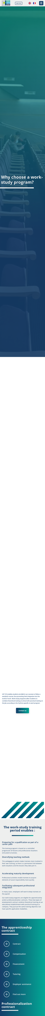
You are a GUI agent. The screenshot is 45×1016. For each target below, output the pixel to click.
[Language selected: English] (33, 3)
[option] (35, 3)
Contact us (22, 711)
